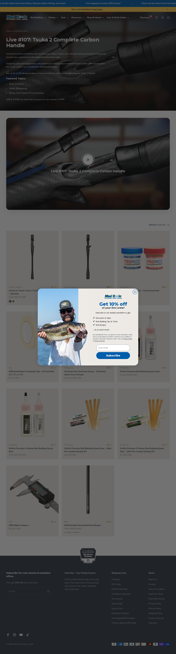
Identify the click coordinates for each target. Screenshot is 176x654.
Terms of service (99, 341)
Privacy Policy (127, 339)
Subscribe (113, 355)
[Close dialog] (135, 292)
